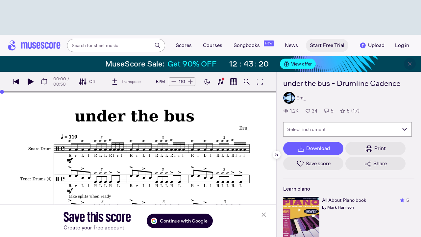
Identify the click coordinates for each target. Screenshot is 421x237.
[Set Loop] (44, 81)
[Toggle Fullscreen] (259, 81)
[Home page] (34, 45)
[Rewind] (16, 81)
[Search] (157, 45)
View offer (301, 63)
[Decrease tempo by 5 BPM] (174, 82)
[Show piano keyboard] (220, 81)
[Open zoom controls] (246, 81)
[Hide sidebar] (277, 155)
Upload (376, 45)
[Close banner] (410, 64)
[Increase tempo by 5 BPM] (190, 82)
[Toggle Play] (30, 81)
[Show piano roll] (233, 81)
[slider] (2, 92)
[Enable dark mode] (207, 81)
